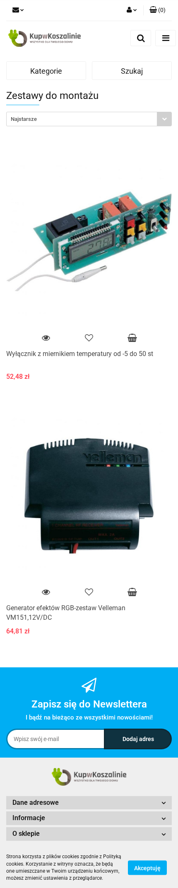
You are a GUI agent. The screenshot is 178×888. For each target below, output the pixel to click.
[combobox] (89, 119)
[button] (157, 10)
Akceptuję (147, 867)
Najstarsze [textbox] (24, 119)
